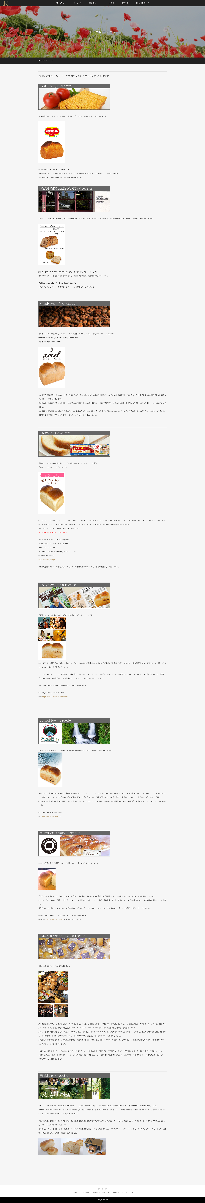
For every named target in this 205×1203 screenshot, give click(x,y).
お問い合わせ (117, 1192)
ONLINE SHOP (142, 3)
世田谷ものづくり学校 (54, 919)
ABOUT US (61, 3)
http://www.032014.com (51, 816)
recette (106, 1200)
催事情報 (125, 3)
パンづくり (77, 3)
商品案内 (92, 3)
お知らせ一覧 (105, 1192)
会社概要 (75, 1192)
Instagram (106, 1188)
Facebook (102, 1188)
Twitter (98, 1188)
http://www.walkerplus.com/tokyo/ (55, 697)
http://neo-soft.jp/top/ (46, 559)
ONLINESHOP (128, 1192)
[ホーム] (39, 58)
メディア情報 (109, 3)
